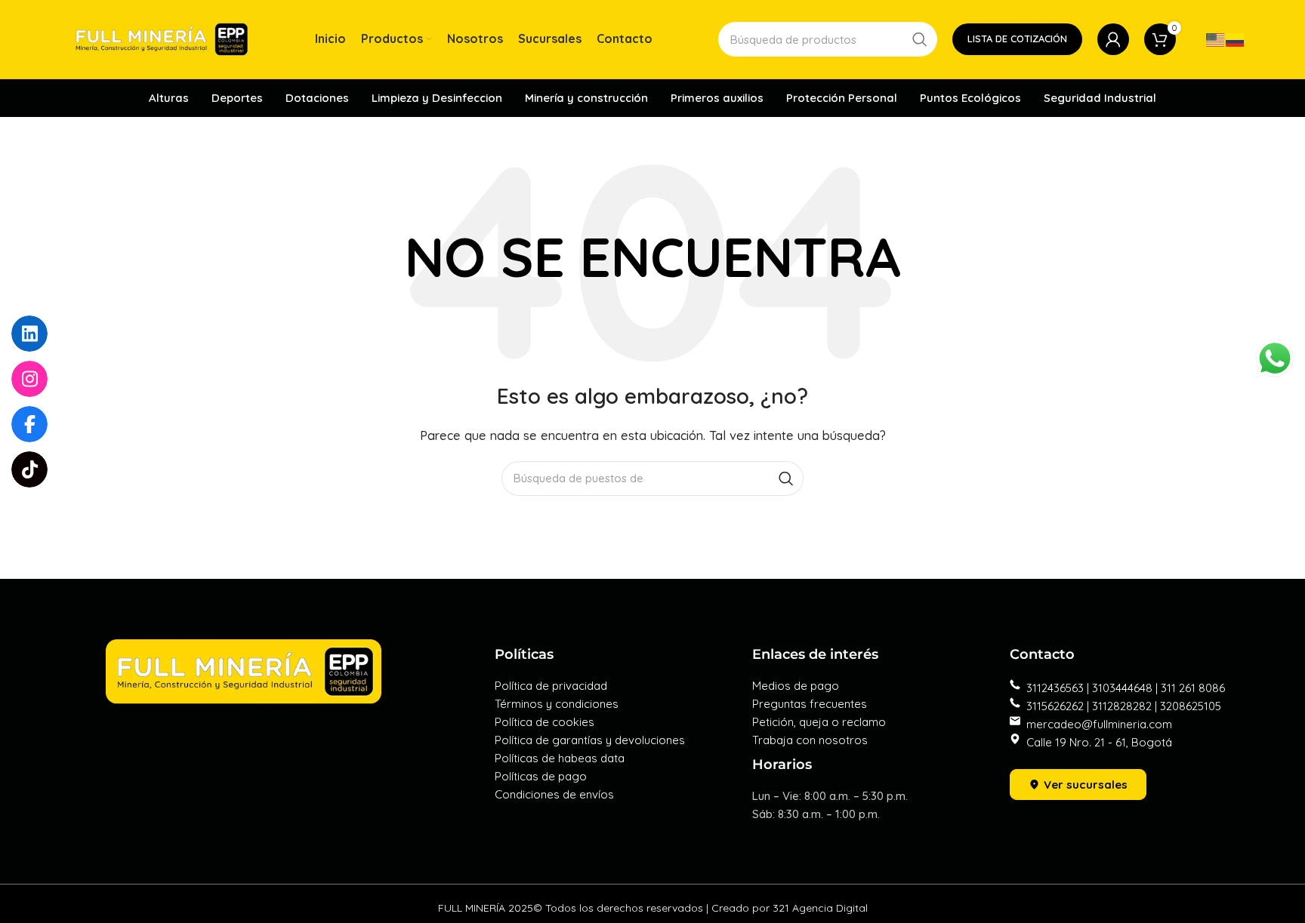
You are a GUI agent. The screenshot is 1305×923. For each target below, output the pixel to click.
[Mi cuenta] (1113, 39)
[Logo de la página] (161, 38)
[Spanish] (1235, 39)
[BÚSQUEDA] (919, 39)
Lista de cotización (1017, 38)
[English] (1216, 39)
